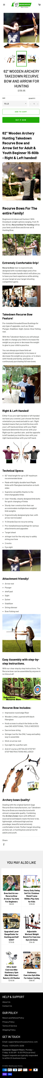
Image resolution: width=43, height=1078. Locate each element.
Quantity (32, 98)
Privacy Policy (8, 1022)
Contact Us (7, 1006)
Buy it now (21, 120)
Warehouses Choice (15, 1066)
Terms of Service (9, 1026)
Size (3, 98)
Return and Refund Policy (13, 1018)
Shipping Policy (9, 1030)
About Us (6, 1002)
